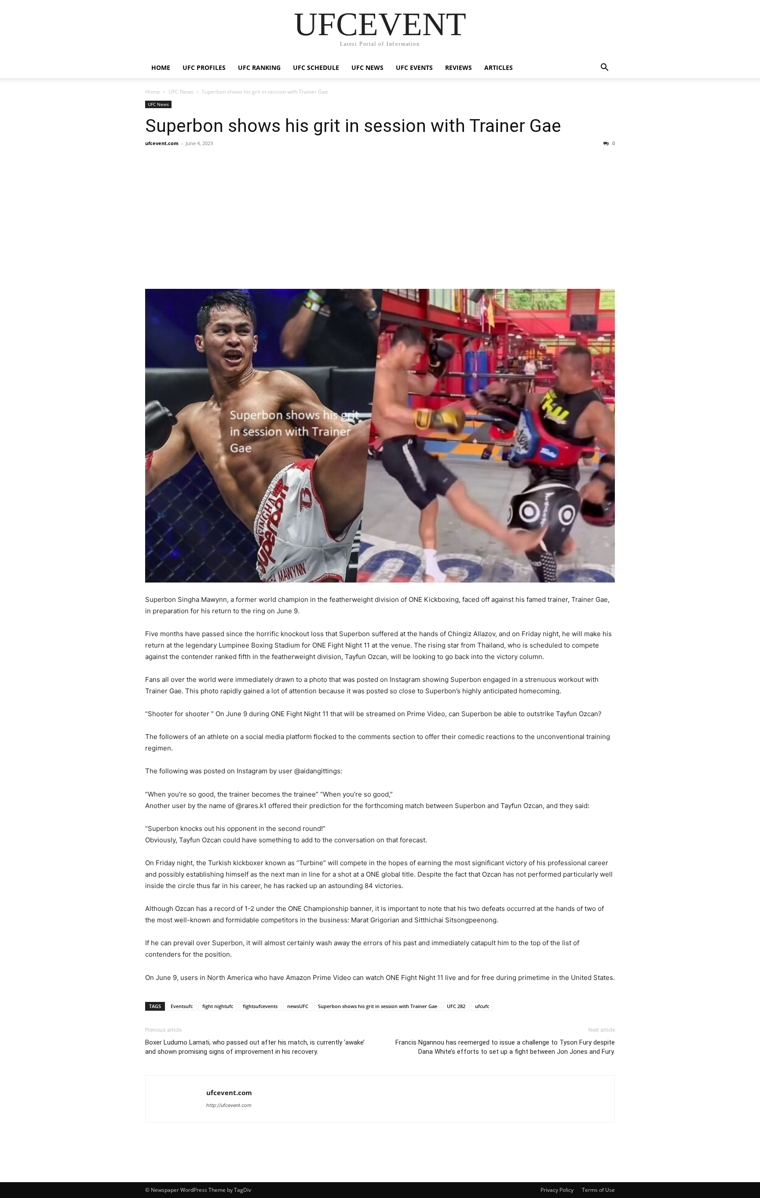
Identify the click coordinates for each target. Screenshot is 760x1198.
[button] (604, 68)
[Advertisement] (380, 218)
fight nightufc (217, 1006)
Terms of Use (598, 1190)
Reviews (458, 67)
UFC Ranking (259, 67)
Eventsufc (182, 1006)
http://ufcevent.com (229, 1105)
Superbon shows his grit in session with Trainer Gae (353, 125)
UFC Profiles (204, 67)
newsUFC (297, 1006)
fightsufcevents (260, 1006)
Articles (498, 67)
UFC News (367, 67)
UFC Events (414, 67)
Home (160, 67)
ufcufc (482, 1006)
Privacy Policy (557, 1190)
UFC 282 (456, 1006)
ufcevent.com (162, 143)
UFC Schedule (316, 67)
